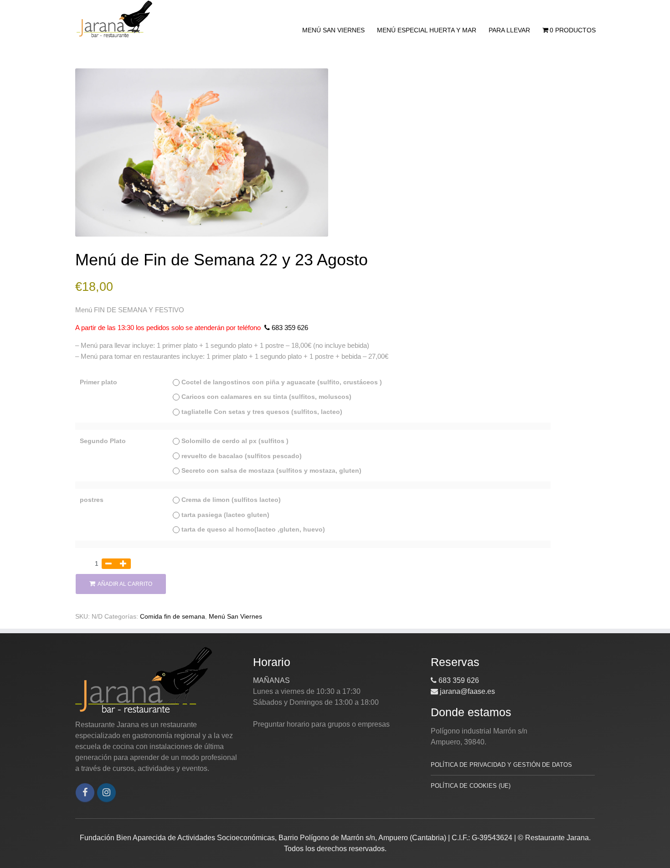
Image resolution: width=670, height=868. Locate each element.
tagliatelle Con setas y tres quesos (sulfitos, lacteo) (261, 411)
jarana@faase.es (466, 691)
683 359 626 (289, 327)
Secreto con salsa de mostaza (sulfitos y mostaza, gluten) (271, 470)
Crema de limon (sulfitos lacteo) (231, 499)
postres (91, 499)
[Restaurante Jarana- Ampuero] (114, 19)
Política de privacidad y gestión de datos (501, 764)
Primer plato (98, 382)
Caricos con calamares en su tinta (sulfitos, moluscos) (266, 396)
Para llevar (509, 30)
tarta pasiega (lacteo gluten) (225, 515)
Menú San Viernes (333, 30)
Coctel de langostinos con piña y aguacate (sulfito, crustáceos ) (281, 382)
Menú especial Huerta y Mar (426, 30)
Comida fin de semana (172, 616)
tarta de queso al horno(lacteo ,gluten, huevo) (253, 529)
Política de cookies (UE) (470, 785)
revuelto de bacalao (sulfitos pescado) (241, 456)
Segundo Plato (103, 441)
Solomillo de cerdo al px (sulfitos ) (235, 441)
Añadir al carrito (125, 584)
